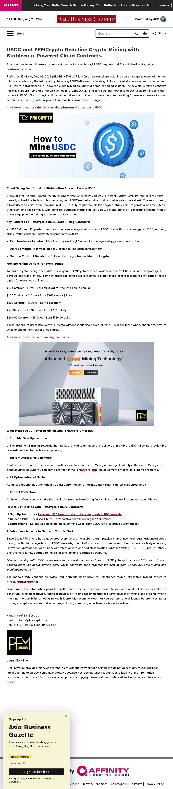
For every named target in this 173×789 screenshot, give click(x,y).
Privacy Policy (154, 784)
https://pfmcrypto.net (22, 581)
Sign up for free (36, 772)
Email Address (19, 756)
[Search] (137, 33)
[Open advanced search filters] (145, 33)
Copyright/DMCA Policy (126, 784)
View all (164, 5)
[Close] (66, 715)
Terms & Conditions (95, 784)
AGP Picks (11, 5)
